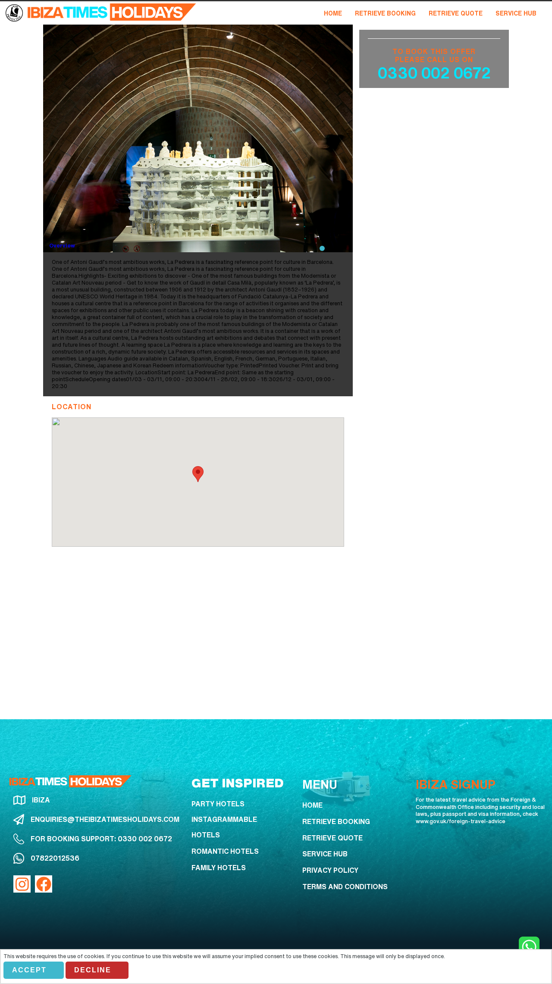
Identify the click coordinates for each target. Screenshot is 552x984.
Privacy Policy (330, 870)
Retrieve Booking (336, 821)
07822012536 (55, 858)
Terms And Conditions (345, 886)
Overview (62, 245)
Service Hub (325, 853)
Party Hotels (218, 803)
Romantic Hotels (225, 851)
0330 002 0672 (434, 72)
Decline (92, 970)
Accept (29, 970)
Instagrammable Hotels (224, 827)
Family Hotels (218, 867)
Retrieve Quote (332, 837)
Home (312, 805)
